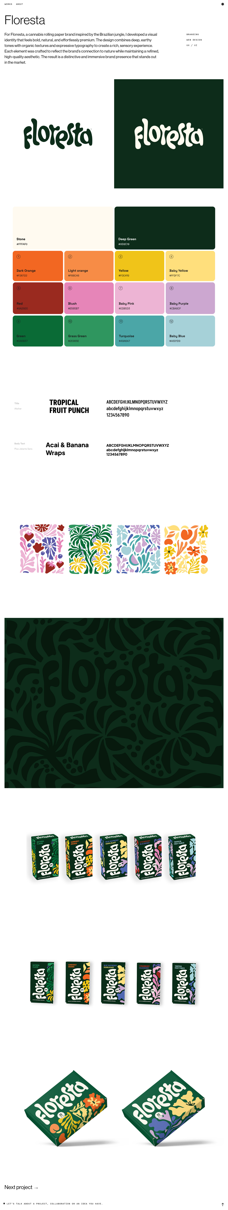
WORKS (8, 4)
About (19, 4)
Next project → (21, 1187)
